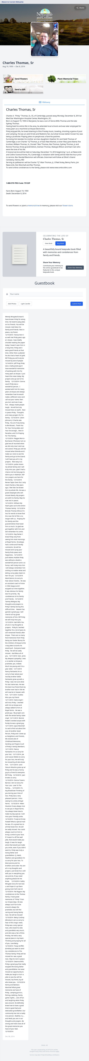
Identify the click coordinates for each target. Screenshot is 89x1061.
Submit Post (76, 304)
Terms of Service (50, 1051)
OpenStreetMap (47, 1055)
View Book (48, 243)
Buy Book (60, 243)
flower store (68, 205)
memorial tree (34, 205)
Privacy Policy (38, 1051)
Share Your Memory (75, 268)
